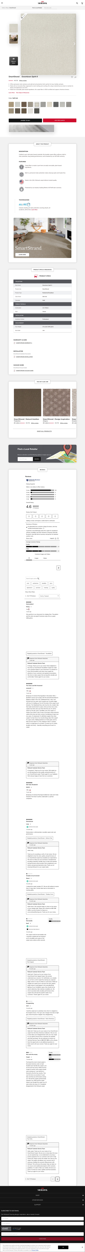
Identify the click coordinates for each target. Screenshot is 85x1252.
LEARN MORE (22, 254)
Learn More (12, 92)
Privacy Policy (35, 1250)
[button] (74, 44)
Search (37, 459)
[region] (42, 1247)
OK (63, 1247)
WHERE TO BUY (25, 120)
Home (3, 7)
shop (7, 7)
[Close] (82, 1247)
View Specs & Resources (22, 92)
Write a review (23, 80)
